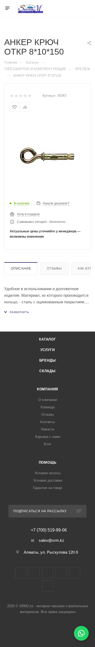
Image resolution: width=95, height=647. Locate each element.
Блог (47, 444)
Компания (47, 389)
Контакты (47, 422)
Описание (21, 268)
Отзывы (54, 268)
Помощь (47, 462)
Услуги (47, 350)
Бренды (47, 360)
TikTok (47, 586)
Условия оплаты (47, 473)
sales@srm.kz (51, 540)
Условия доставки (47, 480)
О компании (47, 400)
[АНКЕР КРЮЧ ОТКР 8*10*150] (47, 156)
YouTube (61, 572)
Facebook (20, 572)
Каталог (47, 339)
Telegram (47, 572)
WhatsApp (74, 572)
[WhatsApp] (81, 633)
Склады (47, 371)
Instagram (34, 572)
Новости (47, 429)
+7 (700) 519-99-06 (49, 530)
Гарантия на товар (47, 488)
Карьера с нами (47, 437)
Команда (48, 407)
